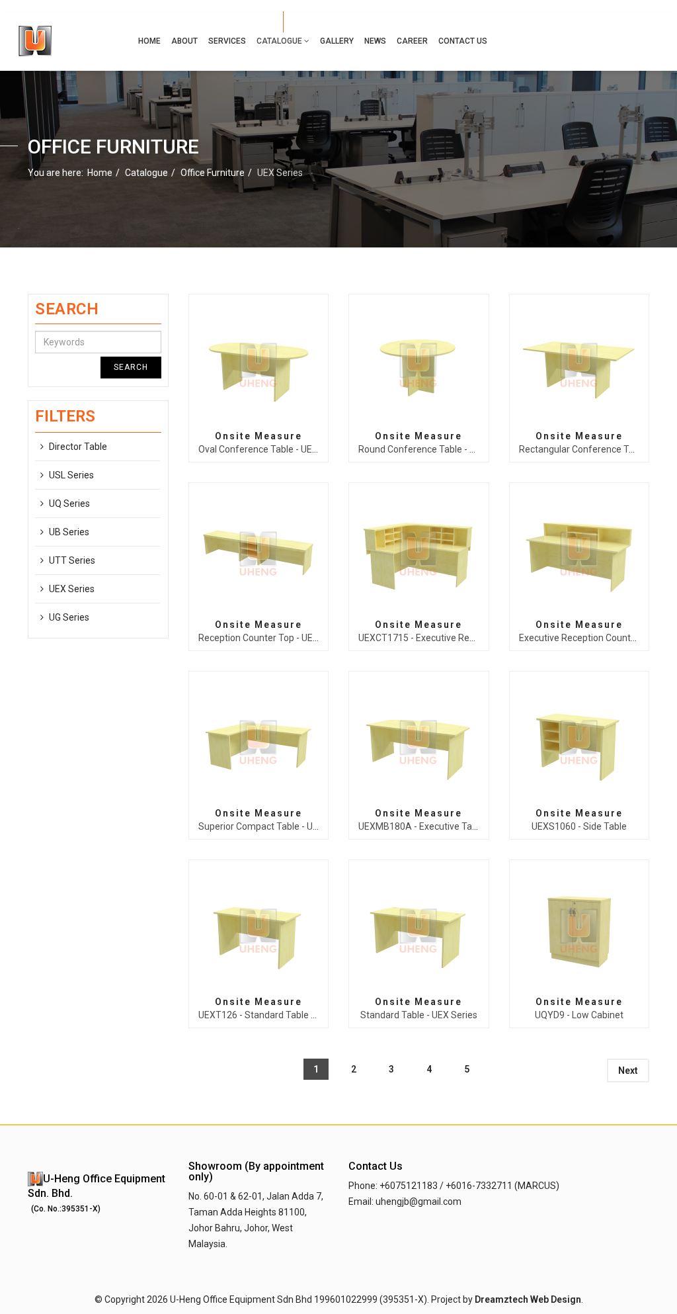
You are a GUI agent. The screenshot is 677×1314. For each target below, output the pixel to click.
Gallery (337, 41)
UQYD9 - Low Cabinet (579, 1015)
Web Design (555, 1299)
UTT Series (72, 560)
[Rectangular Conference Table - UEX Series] (579, 363)
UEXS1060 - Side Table (579, 826)
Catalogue (279, 41)
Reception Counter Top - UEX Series (272, 638)
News (375, 41)
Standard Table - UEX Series (418, 1015)
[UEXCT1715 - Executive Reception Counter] (418, 552)
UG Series (69, 617)
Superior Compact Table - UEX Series (275, 826)
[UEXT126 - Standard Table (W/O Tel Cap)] (258, 929)
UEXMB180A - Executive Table (421, 826)
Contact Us (462, 41)
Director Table (78, 446)
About (184, 41)
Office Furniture (212, 172)
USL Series (71, 475)
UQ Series (69, 503)
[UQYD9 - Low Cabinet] (579, 929)
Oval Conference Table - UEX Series (272, 449)
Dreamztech (501, 1299)
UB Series (69, 532)
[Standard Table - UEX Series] (418, 929)
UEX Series (72, 589)
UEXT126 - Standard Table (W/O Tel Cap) (283, 1015)
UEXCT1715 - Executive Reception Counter (447, 638)
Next (628, 1070)
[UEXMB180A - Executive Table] (418, 740)
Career (412, 41)
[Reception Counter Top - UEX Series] (258, 552)
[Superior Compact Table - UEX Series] (258, 740)
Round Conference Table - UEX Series (436, 449)
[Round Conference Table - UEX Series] (418, 363)
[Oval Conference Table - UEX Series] (258, 363)
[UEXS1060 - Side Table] (579, 740)
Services (227, 41)
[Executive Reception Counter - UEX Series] (579, 552)
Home (149, 41)
